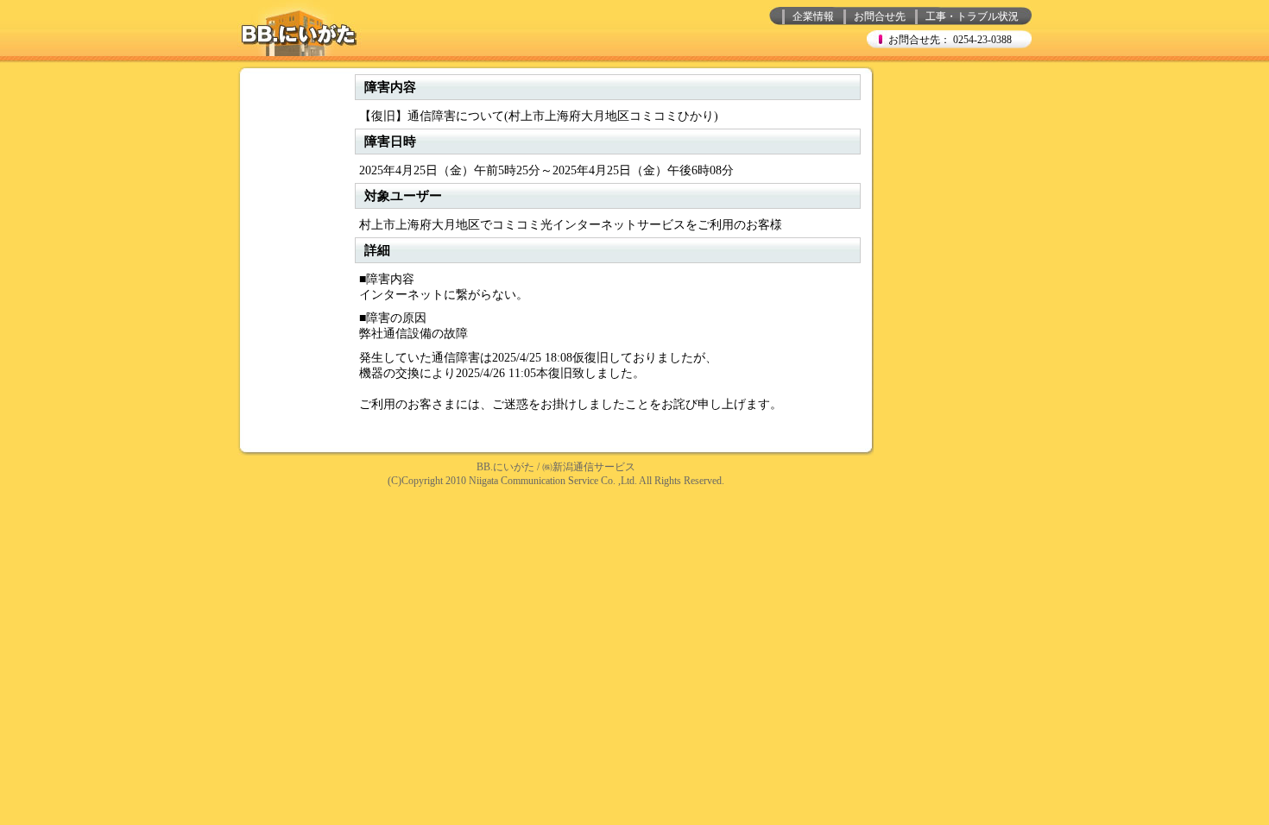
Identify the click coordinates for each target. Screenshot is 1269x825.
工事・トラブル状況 (972, 16)
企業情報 (813, 16)
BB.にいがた (505, 467)
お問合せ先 (880, 16)
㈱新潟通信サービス (588, 467)
